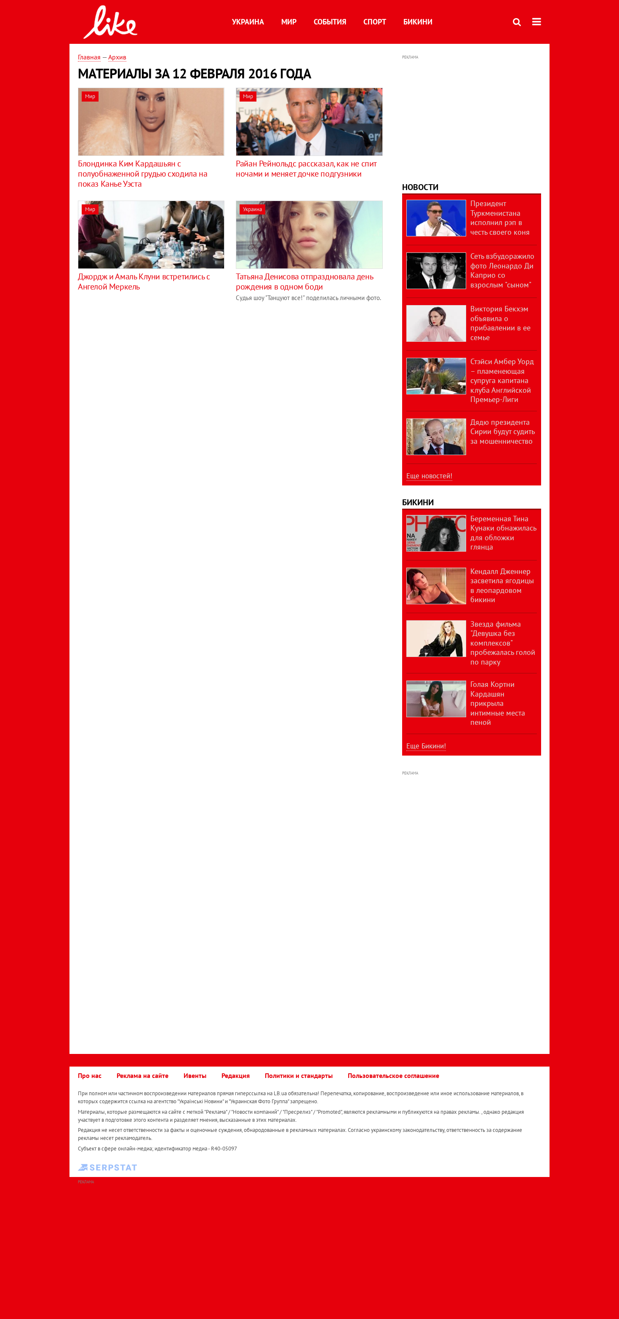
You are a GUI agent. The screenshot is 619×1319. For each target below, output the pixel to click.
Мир (288, 22)
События (330, 22)
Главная (89, 57)
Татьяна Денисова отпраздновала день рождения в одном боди (304, 281)
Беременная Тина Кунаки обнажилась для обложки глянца (503, 533)
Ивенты (195, 1075)
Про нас (89, 1075)
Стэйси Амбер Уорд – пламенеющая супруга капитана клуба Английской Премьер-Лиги (502, 380)
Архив (117, 57)
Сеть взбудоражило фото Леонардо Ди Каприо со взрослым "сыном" (502, 270)
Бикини (417, 22)
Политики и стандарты (299, 1075)
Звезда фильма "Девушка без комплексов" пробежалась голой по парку (502, 643)
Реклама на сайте (142, 1075)
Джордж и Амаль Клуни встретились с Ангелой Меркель (144, 281)
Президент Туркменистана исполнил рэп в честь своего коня (500, 217)
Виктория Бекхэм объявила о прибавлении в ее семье (500, 323)
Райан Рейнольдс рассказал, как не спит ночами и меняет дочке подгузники (306, 168)
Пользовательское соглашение (393, 1075)
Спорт (374, 22)
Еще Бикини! (426, 746)
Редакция (235, 1075)
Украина (248, 22)
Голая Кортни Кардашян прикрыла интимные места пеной (497, 703)
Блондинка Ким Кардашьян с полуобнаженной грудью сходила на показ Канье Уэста (142, 173)
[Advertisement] (148, 371)
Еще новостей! (429, 475)
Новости (420, 187)
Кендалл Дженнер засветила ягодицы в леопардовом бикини (502, 585)
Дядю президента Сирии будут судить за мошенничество (502, 431)
